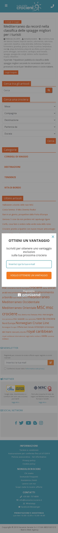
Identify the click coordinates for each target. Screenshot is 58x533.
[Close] (53, 236)
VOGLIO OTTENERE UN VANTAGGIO (29, 275)
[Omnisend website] (29, 293)
